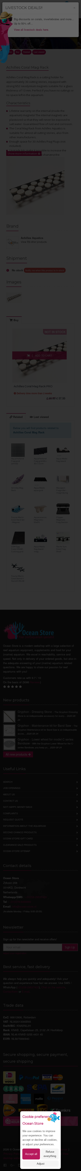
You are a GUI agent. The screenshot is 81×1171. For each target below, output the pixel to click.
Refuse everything (50, 1154)
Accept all (31, 1154)
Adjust (40, 1163)
